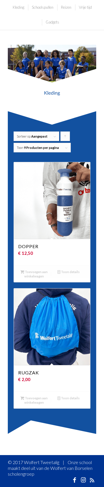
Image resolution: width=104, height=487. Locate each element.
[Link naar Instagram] (83, 479)
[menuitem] (18, 7)
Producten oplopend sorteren (65, 137)
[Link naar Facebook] (74, 479)
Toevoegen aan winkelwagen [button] (36, 274)
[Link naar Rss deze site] (92, 479)
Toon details (70, 272)
